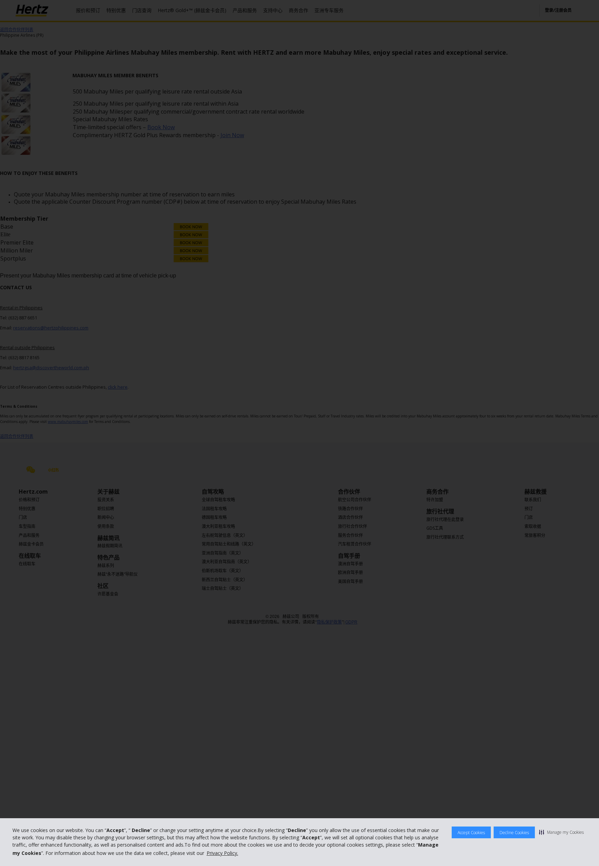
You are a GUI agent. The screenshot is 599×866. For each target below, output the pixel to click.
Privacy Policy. (222, 853)
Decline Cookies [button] (514, 833)
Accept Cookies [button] (471, 833)
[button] (561, 832)
